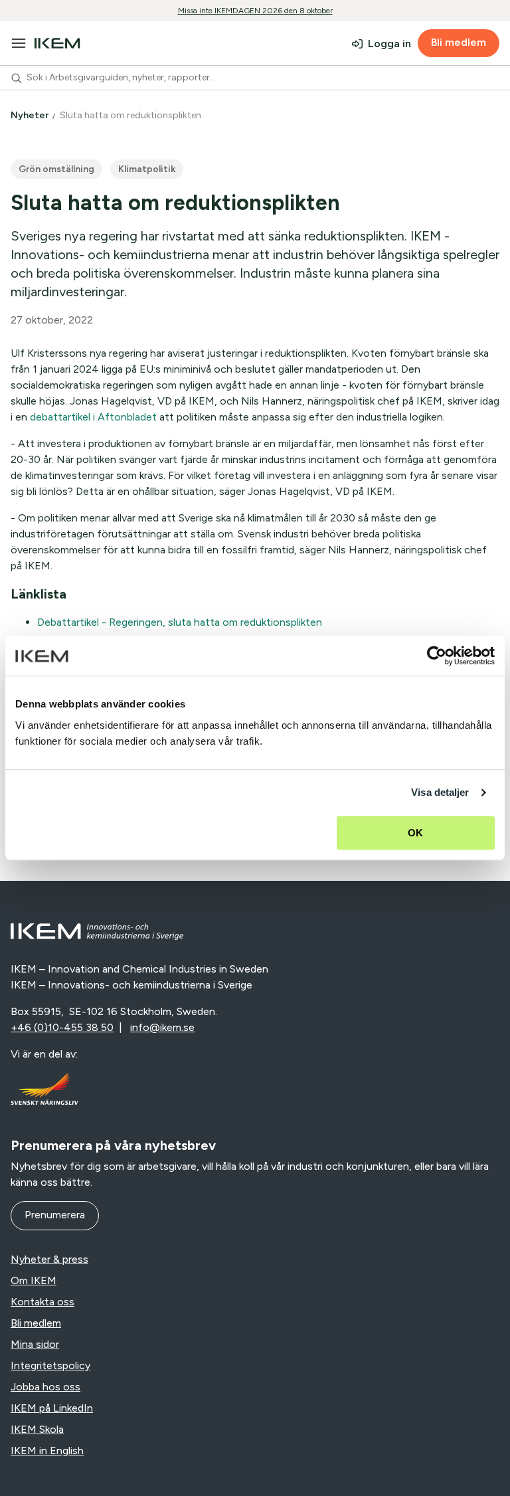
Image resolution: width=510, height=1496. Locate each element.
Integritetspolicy (50, 1365)
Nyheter (30, 115)
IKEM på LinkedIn (52, 1408)
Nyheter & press (49, 1259)
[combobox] (255, 78)
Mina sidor (35, 1344)
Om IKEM (33, 1280)
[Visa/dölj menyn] (19, 43)
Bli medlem (458, 42)
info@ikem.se (162, 1027)
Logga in (389, 43)
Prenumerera (55, 1214)
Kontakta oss (42, 1301)
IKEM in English (47, 1450)
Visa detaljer (440, 792)
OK (415, 832)
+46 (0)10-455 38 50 (62, 1027)
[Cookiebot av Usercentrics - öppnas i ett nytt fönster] (437, 656)
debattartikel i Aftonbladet (93, 417)
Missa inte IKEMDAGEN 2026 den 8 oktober (255, 10)
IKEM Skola (37, 1429)
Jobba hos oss (45, 1386)
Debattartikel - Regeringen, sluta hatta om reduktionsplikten (179, 622)
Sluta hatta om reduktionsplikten (131, 115)
